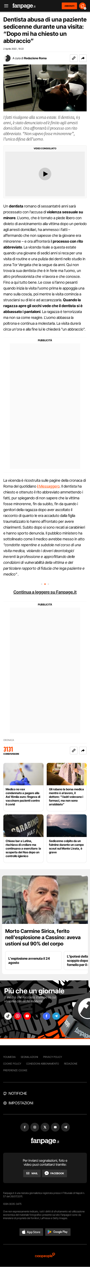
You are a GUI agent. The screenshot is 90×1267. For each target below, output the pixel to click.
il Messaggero (48, 486)
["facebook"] (46, 1016)
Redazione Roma (35, 58)
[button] (83, 58)
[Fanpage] (45, 1141)
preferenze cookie (15, 1070)
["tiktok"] (8, 1016)
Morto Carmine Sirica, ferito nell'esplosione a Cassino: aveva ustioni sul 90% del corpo (43, 937)
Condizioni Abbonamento (42, 1063)
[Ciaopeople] (45, 1255)
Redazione (70, 1063)
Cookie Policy (12, 1063)
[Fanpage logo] (24, 6)
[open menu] (5, 6)
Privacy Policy (52, 1056)
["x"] (37, 1016)
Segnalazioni (29, 1056)
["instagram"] (17, 1016)
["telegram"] (56, 1016)
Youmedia (9, 1056)
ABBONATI (69, 6)
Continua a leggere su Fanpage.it (45, 592)
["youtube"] (27, 1016)
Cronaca (8, 740)
